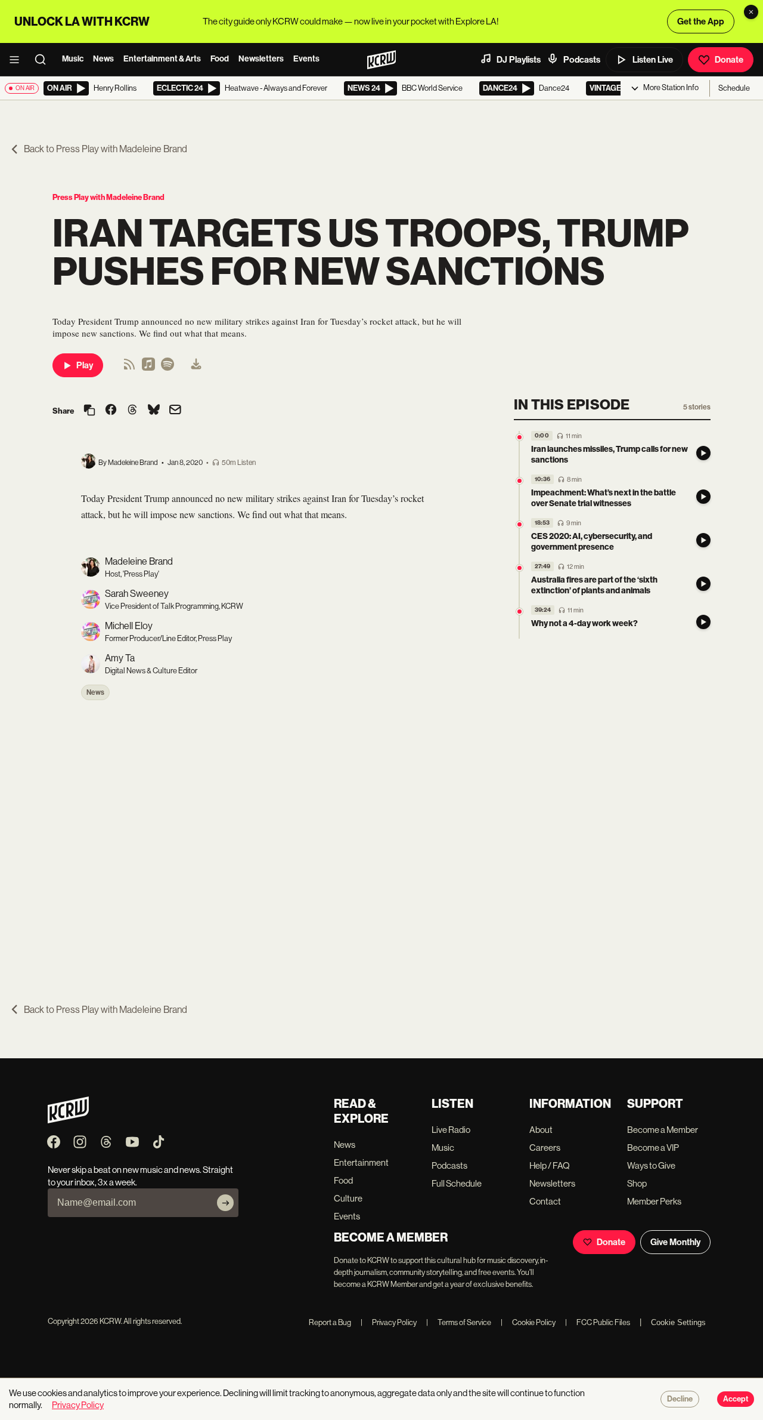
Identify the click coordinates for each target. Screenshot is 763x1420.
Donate (729, 59)
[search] (44, 60)
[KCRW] (68, 1120)
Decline (680, 1399)
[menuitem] (196, 365)
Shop (637, 1183)
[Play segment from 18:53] (519, 524)
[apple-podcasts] (148, 368)
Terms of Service (458, 1322)
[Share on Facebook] (111, 410)
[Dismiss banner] (751, 12)
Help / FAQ (549, 1165)
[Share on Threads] (132, 410)
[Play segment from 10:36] (519, 481)
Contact (545, 1201)
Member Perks (654, 1201)
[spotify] (167, 368)
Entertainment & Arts (162, 59)
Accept (735, 1399)
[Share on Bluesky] (154, 410)
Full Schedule (457, 1183)
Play (84, 365)
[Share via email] (175, 411)
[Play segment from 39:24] (519, 611)
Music (72, 59)
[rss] (129, 368)
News (103, 59)
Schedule (734, 88)
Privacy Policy (389, 1322)
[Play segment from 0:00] (519, 437)
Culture (348, 1198)
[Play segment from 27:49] (519, 568)
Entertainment (361, 1162)
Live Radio (451, 1130)
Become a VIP (653, 1147)
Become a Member (662, 1130)
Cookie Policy (528, 1322)
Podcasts (581, 59)
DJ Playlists (519, 59)
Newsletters (261, 59)
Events (306, 59)
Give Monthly (675, 1242)
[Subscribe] (225, 1202)
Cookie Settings (678, 1322)
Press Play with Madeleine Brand (108, 197)
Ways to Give (651, 1165)
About (541, 1130)
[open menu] (18, 60)
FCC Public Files (597, 1322)
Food (219, 59)
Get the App (700, 21)
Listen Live (652, 59)
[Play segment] (703, 453)
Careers (544, 1147)
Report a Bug (330, 1322)
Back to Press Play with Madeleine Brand (105, 149)
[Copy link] (89, 411)
